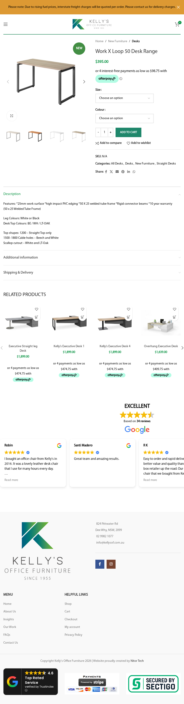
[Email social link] (117, 172)
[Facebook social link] (106, 172)
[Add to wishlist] (36, 309)
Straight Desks (166, 163)
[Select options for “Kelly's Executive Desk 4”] (128, 317)
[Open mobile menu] (5, 24)
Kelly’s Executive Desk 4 (115, 346)
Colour (99, 110)
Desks (136, 41)
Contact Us (10, 643)
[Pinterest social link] (123, 172)
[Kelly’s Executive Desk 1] (69, 322)
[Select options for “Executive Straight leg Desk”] (36, 317)
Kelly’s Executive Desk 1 (69, 346)
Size (98, 90)
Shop (68, 604)
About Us (9, 611)
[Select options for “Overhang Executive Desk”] (174, 317)
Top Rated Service (34, 680)
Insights (8, 619)
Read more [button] (121, 480)
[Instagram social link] (111, 564)
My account (72, 627)
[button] (7, 81)
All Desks (117, 163)
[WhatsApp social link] (134, 172)
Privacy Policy (73, 635)
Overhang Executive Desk (161, 346)
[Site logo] (92, 24)
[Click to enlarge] (12, 116)
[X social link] (111, 172)
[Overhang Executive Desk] (161, 322)
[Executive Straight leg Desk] (23, 322)
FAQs (6, 635)
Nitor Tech (137, 661)
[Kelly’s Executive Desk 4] (115, 322)
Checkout (71, 619)
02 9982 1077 (104, 536)
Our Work (9, 627)
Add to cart (128, 132)
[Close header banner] (178, 7)
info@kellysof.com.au (110, 542)
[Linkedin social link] (128, 172)
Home (99, 41)
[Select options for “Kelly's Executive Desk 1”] (82, 317)
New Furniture (117, 41)
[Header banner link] (85, 7)
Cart (67, 611)
